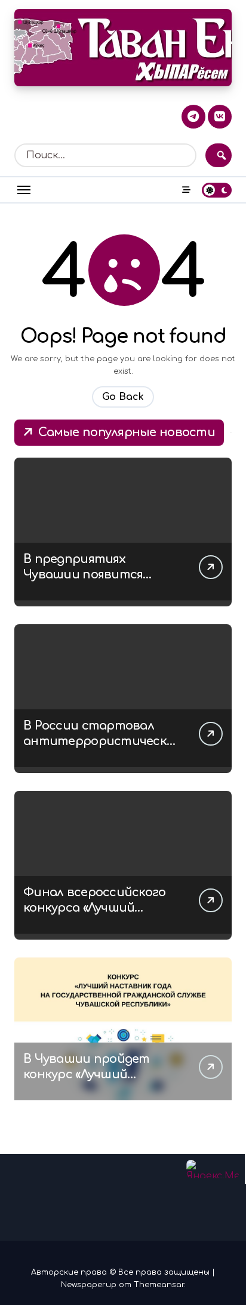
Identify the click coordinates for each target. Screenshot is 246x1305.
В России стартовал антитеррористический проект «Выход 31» (98, 741)
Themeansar (159, 1285)
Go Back (123, 397)
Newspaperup (88, 1285)
